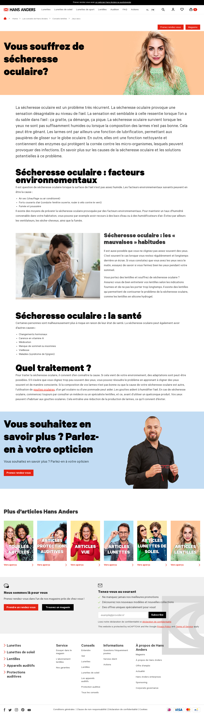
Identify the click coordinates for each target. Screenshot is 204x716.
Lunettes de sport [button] (85, 10)
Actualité (140, 671)
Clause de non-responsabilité (91, 710)
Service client (110, 659)
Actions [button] (135, 10)
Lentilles (12, 659)
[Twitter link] (10, 709)
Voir (83, 656)
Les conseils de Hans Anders (35, 19)
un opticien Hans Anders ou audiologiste (113, 2)
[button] (173, 9)
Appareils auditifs (19, 666)
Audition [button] (114, 10)
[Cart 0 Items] (191, 9)
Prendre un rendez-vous (21, 607)
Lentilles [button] (102, 10)
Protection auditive (90, 687)
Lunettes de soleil (19, 653)
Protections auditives (14, 675)
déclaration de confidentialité (156, 622)
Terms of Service (184, 627)
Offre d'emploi (143, 666)
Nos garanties (63, 668)
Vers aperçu (18, 565)
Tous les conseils (90, 693)
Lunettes (12, 646)
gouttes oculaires (44, 390)
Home (15, 19)
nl (147, 10)
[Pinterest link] (22, 709)
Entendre (86, 650)
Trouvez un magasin (58, 607)
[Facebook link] (4, 709)
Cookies (143, 710)
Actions (107, 665)
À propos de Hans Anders (149, 660)
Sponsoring (141, 683)
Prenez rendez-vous (170, 27)
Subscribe (157, 615)
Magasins (192, 27)
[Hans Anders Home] (19, 9)
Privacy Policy (164, 627)
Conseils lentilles (59, 19)
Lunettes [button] (46, 10)
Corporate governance (147, 688)
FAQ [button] (125, 10)
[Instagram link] (16, 709)
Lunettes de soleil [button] (63, 10)
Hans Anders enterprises (148, 677)
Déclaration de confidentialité (123, 710)
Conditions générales (64, 710)
